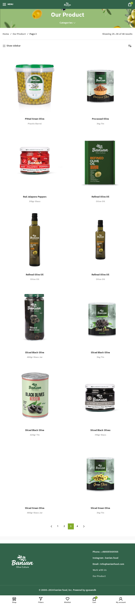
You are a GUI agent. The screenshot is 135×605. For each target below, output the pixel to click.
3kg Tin (100, 124)
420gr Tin (35, 435)
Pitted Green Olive (34, 119)
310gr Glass (34, 201)
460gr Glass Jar (35, 357)
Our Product (19, 34)
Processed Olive (100, 119)
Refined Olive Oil (100, 197)
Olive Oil (100, 201)
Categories (66, 23)
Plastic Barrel (35, 124)
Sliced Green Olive (34, 508)
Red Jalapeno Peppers (34, 197)
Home (6, 34)
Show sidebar (14, 46)
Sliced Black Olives (100, 430)
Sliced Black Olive (34, 353)
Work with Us (100, 570)
